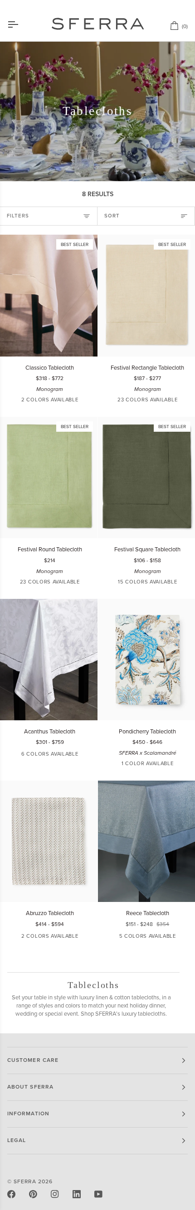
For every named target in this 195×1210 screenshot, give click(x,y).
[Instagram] (55, 1194)
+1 (79, 755)
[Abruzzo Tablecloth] (49, 841)
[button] (112, 401)
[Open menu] (20, 24)
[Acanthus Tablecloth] (49, 659)
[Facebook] (11, 1194)
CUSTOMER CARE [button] (32, 1060)
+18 (184, 401)
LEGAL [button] (16, 1140)
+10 (184, 583)
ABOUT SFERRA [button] (30, 1087)
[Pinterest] (33, 1194)
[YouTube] (98, 1194)
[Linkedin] (77, 1194)
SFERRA (25, 1181)
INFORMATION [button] (28, 1113)
